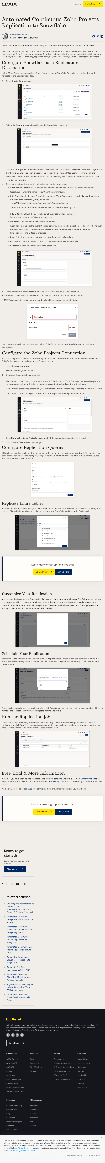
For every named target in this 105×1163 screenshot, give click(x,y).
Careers (80, 1083)
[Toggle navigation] (26, 4)
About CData (82, 1059)
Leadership (82, 1075)
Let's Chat (90, 4)
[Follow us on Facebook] (93, 36)
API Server (10, 1075)
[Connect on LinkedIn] (102, 36)
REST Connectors (13, 1079)
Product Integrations (62, 1063)
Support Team (34, 788)
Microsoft (34, 1118)
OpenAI (33, 1126)
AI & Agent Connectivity (64, 1067)
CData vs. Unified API (62, 1079)
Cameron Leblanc (18, 34)
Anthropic (34, 1105)
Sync (32, 1059)
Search (77, 4)
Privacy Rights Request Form (23, 1150)
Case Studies (12, 1109)
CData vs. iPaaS (60, 1075)
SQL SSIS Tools (36, 1067)
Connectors (59, 1059)
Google (33, 1113)
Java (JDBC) (11, 1063)
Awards (80, 1071)
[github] (17, 1035)
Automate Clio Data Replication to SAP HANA (18, 968)
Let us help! (63, 571)
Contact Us (82, 1087)
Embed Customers (62, 1071)
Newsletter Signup (14, 1121)
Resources (10, 1118)
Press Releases (83, 1063)
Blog (8, 1113)
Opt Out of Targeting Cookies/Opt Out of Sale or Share (80, 1155)
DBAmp (33, 1071)
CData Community (14, 1105)
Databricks (34, 1109)
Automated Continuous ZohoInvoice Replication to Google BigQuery (19, 929)
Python (9, 1071)
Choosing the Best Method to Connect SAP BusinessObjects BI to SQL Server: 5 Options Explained (20, 908)
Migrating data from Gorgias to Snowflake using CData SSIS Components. (20, 987)
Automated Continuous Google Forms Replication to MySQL (20, 919)
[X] (13, 1035)
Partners (81, 1079)
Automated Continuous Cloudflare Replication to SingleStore (18, 960)
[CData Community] (22, 1035)
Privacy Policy (23, 1148)
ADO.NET (10, 1067)
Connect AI (34, 1063)
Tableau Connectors (14, 1091)
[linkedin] (8, 1035)
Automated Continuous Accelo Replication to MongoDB (18, 939)
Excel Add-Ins (12, 1083)
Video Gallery (12, 1130)
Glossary (10, 1126)
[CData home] (11, 4)
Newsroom (81, 1067)
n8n (31, 1121)
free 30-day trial (56, 781)
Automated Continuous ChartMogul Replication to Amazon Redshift (19, 977)
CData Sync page (89, 778)
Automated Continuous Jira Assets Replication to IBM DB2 (20, 950)
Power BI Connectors (15, 1087)
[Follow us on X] (97, 36)
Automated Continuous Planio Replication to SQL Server (18, 997)
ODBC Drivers (12, 1059)
